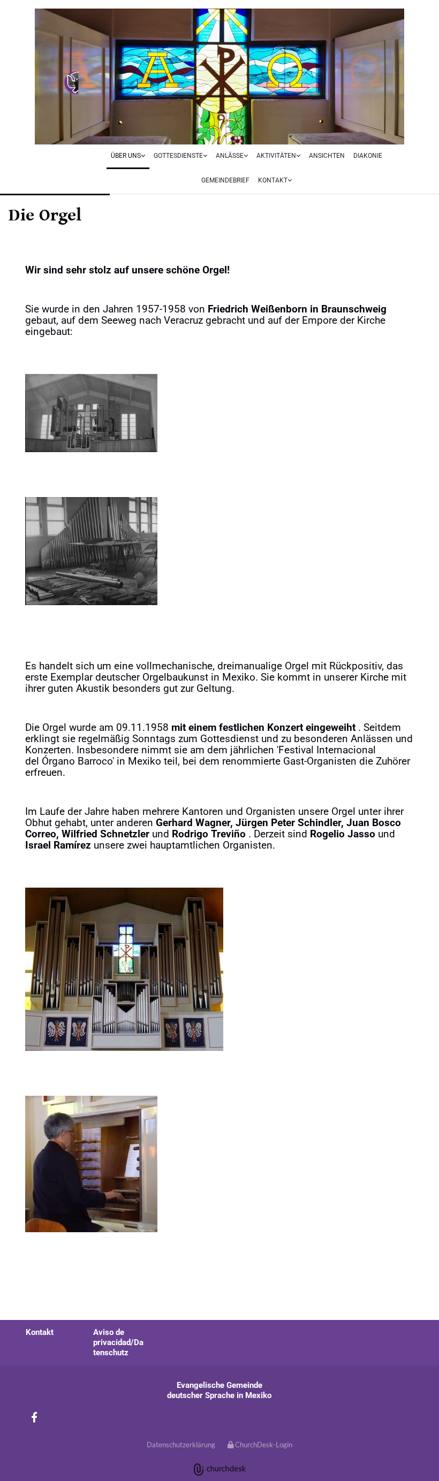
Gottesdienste (178, 155)
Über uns (126, 155)
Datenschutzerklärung (181, 1444)
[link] (128, 156)
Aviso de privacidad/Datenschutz (118, 1342)
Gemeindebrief (225, 180)
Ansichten (327, 155)
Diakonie (367, 155)
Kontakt (272, 180)
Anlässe (230, 155)
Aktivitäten (276, 155)
